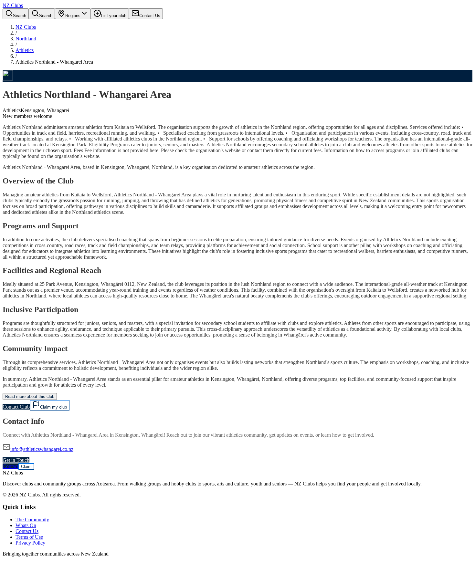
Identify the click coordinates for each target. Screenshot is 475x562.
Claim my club (53, 407)
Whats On (26, 525)
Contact (10, 466)
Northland (26, 38)
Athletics (25, 50)
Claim (26, 466)
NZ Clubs (26, 27)
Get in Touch (16, 460)
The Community (32, 519)
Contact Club (16, 407)
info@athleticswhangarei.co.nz (41, 449)
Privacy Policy (30, 543)
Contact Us (27, 531)
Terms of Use (29, 537)
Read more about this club (29, 396)
